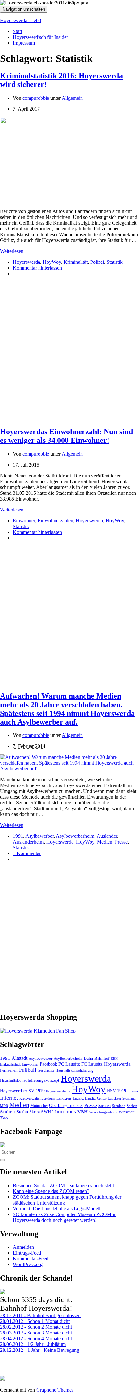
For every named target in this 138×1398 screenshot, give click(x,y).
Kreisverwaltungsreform (37, 1098)
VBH (82, 1111)
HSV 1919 (116, 1090)
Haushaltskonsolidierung (74, 1070)
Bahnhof (101, 1058)
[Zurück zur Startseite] (90, 2)
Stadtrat (7, 1111)
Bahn (88, 1058)
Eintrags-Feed (27, 1253)
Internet (9, 1097)
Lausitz (78, 1098)
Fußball (27, 1070)
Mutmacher (39, 1105)
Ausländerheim (28, 842)
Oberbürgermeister (66, 1105)
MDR (4, 1106)
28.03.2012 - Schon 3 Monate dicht (36, 1332)
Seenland (118, 1106)
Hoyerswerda (26, 262)
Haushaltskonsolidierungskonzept (29, 1080)
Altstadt (19, 1058)
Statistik (115, 262)
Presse (121, 842)
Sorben (132, 1106)
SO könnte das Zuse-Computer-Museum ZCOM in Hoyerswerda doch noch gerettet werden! (64, 1217)
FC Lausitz (69, 1064)
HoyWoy (52, 262)
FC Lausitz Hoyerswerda (106, 1064)
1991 (18, 836)
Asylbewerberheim (75, 836)
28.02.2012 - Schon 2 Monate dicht (36, 1327)
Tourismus (64, 1112)
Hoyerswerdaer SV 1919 (22, 1090)
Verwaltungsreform (103, 1112)
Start (17, 31)
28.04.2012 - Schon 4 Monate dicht (36, 1338)
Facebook (48, 1064)
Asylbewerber (39, 836)
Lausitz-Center (96, 1098)
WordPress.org (28, 1264)
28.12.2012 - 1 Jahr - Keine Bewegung (39, 1350)
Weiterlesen (11, 251)
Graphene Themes (54, 1390)
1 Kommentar (27, 853)
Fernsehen (9, 1070)
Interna (132, 1091)
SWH (46, 1112)
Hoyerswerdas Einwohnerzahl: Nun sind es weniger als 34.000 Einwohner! (66, 435)
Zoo (4, 1117)
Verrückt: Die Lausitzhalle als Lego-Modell (56, 1208)
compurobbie (35, 98)
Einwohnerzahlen (55, 520)
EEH (114, 1058)
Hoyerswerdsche (58, 1091)
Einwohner (24, 520)
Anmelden (23, 1247)
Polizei (97, 262)
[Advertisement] (69, 351)
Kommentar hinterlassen (37, 267)
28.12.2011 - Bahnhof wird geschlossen (40, 1315)
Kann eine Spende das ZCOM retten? (51, 1191)
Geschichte (46, 1070)
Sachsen (104, 1105)
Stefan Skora (28, 1112)
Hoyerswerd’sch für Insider (40, 37)
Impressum (24, 43)
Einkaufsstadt (10, 1064)
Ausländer (107, 836)
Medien (104, 842)
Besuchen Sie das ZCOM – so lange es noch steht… (66, 1185)
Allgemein (72, 98)
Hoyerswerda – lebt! (20, 20)
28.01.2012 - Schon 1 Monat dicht (35, 1321)
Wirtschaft (126, 1112)
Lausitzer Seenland (122, 1098)
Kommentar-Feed (30, 1258)
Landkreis (64, 1098)
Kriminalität (76, 262)
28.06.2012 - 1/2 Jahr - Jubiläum (33, 1344)
